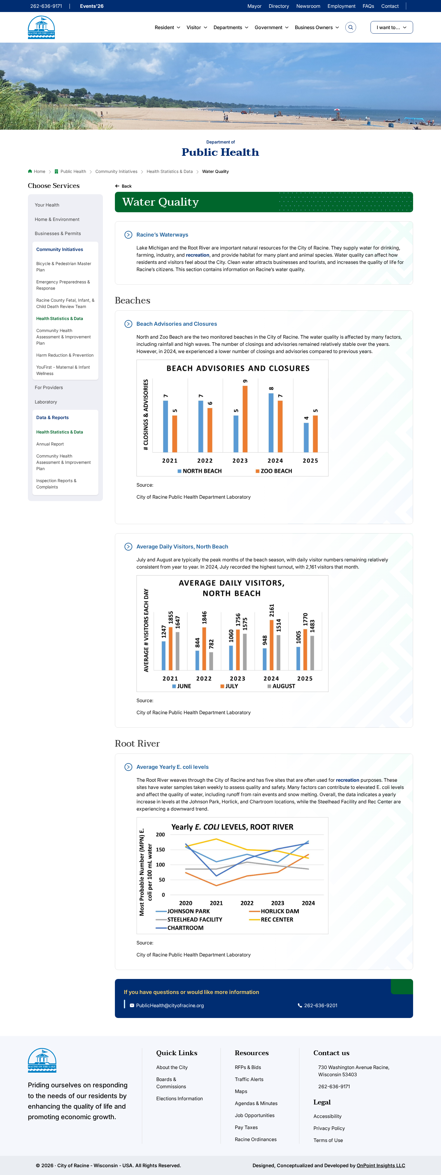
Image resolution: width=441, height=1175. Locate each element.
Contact (390, 6)
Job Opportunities (254, 1115)
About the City (172, 1067)
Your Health (47, 205)
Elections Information (179, 1098)
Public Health (73, 171)
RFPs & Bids (248, 1067)
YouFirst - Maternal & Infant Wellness (63, 370)
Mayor (255, 6)
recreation (197, 255)
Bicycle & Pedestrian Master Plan (63, 266)
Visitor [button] (194, 27)
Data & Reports (52, 417)
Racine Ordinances (256, 1139)
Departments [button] (228, 27)
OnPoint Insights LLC (381, 1165)
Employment (342, 6)
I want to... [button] (388, 27)
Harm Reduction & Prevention (65, 355)
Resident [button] (164, 27)
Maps (241, 1091)
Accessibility (328, 1116)
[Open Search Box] (350, 27)
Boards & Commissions (171, 1082)
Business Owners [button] (314, 27)
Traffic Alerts (249, 1079)
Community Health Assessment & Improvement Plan (63, 337)
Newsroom (308, 6)
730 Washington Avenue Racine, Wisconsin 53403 (353, 1070)
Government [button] (268, 27)
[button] (123, 186)
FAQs (368, 6)
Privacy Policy (329, 1128)
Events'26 (92, 6)
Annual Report (50, 443)
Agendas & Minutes (256, 1103)
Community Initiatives (116, 171)
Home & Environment (57, 219)
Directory (279, 6)
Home (39, 171)
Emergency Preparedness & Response (63, 285)
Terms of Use (328, 1140)
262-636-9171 (46, 6)
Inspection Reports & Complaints (56, 483)
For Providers (49, 387)
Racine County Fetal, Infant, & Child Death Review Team (65, 303)
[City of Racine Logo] (41, 27)
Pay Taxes (246, 1127)
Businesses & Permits (58, 233)
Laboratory (46, 402)
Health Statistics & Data (170, 171)
